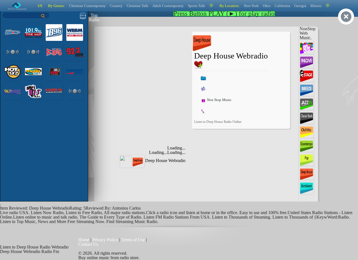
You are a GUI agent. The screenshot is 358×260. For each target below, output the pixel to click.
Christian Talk (137, 6)
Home (84, 239)
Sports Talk (196, 6)
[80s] (307, 46)
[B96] (54, 32)
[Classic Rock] (307, 116)
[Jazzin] (307, 102)
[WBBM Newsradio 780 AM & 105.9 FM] (74, 32)
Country (116, 6)
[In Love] (307, 60)
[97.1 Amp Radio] (33, 91)
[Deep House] (307, 172)
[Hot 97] (12, 71)
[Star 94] (12, 32)
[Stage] (307, 74)
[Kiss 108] (12, 52)
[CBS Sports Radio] (74, 71)
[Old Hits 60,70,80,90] (307, 130)
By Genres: (56, 6)
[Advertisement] (145, 67)
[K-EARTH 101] (54, 91)
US (40, 6)
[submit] (43, 16)
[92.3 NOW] (74, 52)
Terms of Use (133, 239)
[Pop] (307, 158)
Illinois (315, 6)
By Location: (229, 6)
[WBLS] (54, 52)
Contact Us (88, 244)
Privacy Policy (105, 239)
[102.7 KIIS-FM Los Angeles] (74, 91)
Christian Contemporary (87, 6)
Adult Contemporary (168, 6)
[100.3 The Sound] (54, 71)
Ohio (266, 6)
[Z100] (33, 52)
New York (251, 6)
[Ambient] (307, 186)
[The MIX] (33, 32)
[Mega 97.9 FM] (33, 71)
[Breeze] (307, 88)
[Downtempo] (307, 144)
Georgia (300, 6)
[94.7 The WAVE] (12, 91)
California (282, 6)
